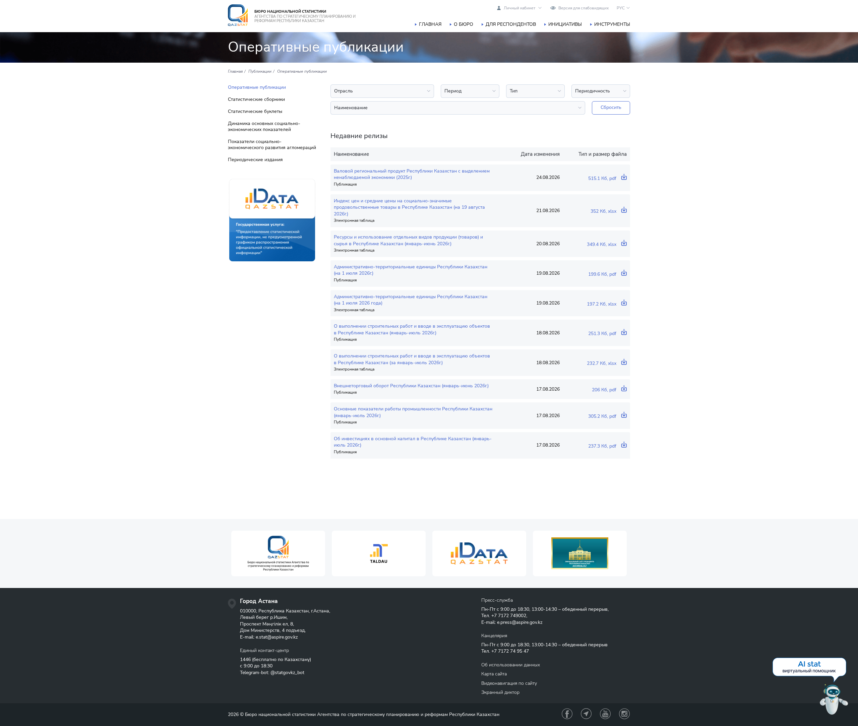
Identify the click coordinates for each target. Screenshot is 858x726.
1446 (245, 659)
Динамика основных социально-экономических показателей (264, 127)
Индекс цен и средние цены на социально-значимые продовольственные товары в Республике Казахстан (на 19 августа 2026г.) (409, 207)
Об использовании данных (510, 665)
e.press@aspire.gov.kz (519, 622)
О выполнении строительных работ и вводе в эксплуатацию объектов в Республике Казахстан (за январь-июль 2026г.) (412, 359)
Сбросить (611, 107)
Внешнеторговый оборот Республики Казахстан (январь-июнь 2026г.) (411, 386)
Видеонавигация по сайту (509, 683)
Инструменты (612, 24)
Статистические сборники (256, 99)
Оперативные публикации (257, 87)
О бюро (463, 24)
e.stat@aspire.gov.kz (277, 637)
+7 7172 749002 (508, 615)
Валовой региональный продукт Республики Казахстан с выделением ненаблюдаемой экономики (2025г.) (412, 174)
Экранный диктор (500, 692)
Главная (430, 24)
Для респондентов (511, 24)
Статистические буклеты (255, 112)
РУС (621, 8)
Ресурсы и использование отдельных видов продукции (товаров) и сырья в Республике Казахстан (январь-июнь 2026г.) (408, 240)
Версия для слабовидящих (583, 8)
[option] (278, 554)
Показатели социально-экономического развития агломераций (272, 145)
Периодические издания (255, 160)
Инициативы (565, 24)
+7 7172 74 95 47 (510, 651)
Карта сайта (494, 674)
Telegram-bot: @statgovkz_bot (272, 672)
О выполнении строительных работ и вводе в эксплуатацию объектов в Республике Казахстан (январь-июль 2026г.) (412, 329)
